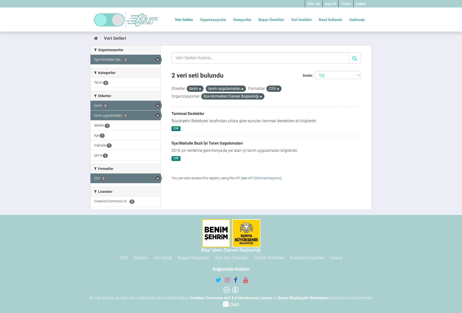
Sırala (307, 75)
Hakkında (357, 20)
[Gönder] (355, 58)
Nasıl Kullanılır (330, 20)
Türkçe (346, 4)
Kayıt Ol (330, 4)
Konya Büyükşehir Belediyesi (303, 298)
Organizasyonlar (213, 20)
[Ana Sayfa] (96, 38)
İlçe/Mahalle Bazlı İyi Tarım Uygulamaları (207, 143)
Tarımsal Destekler (188, 113)
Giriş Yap (314, 4)
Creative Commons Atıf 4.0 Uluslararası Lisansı (231, 298)
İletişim (141, 257)
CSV (176, 128)
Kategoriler (242, 20)
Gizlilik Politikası (269, 257)
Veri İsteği (162, 257)
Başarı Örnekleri (271, 20)
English (361, 4)
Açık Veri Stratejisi (232, 257)
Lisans (336, 257)
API (237, 178)
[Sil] (200, 89)
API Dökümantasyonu (264, 178)
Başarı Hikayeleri (193, 257)
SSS (124, 257)
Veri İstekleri (301, 20)
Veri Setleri (184, 20)
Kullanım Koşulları (307, 257)
